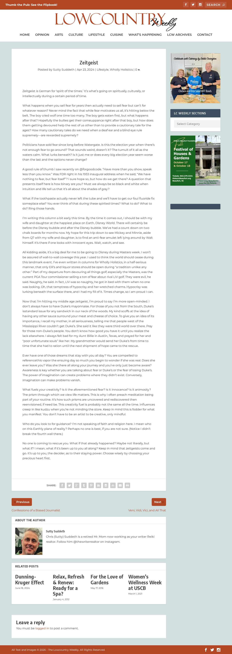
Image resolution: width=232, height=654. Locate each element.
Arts (59, 34)
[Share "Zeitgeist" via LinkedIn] (98, 485)
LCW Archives (179, 34)
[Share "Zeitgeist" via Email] (120, 485)
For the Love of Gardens (107, 579)
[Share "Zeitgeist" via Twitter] (69, 485)
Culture (76, 34)
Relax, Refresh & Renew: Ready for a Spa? (68, 585)
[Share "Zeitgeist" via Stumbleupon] (113, 485)
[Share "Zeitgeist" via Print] (127, 485)
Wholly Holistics (121, 69)
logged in (42, 628)
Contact (204, 34)
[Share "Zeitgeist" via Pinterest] (91, 485)
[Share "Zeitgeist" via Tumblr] (84, 485)
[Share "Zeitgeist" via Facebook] (62, 485)
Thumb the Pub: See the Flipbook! (31, 5)
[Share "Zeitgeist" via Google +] (76, 485)
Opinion (42, 34)
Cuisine (116, 34)
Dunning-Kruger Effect (29, 579)
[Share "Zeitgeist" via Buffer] (105, 485)
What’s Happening (145, 34)
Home (25, 34)
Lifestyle (96, 34)
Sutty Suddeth (63, 69)
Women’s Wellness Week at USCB (145, 582)
